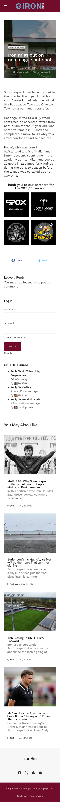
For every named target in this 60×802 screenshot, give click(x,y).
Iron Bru (30, 758)
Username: (9, 309)
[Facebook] (19, 772)
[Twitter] (26, 772)
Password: (9, 323)
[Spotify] (33, 772)
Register (9, 353)
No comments (22, 72)
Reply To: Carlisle (21, 387)
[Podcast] (40, 772)
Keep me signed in (16, 337)
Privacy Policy (36, 796)
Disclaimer (22, 796)
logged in (29, 282)
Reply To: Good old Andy (25, 399)
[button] (5, 5)
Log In (12, 347)
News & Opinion (16, 47)
